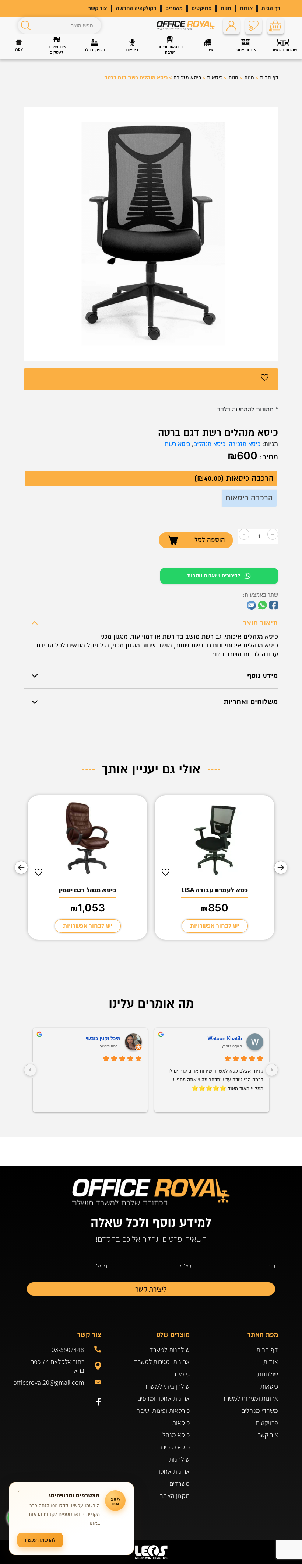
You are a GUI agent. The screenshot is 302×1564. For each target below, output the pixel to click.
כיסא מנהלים (209, 444)
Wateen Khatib (225, 1038)
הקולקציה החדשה (136, 8)
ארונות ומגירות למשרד (250, 1398)
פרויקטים (202, 8)
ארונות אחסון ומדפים (163, 1398)
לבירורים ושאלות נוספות (213, 576)
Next (21, 867)
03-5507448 (68, 1349)
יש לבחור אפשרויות (214, 925)
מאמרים (174, 8)
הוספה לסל (209, 540)
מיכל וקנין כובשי (102, 1038)
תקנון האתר (175, 1495)
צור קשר (97, 8)
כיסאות (214, 77)
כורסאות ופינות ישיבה (163, 1410)
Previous (280, 867)
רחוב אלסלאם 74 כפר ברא (57, 1366)
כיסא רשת (177, 444)
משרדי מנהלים (259, 1410)
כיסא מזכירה (187, 77)
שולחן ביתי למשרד (167, 1386)
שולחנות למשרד (170, 1349)
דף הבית (270, 8)
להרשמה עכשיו (40, 1540)
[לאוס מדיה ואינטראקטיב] (151, 1552)
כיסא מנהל (176, 1435)
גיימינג (182, 1374)
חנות (226, 8)
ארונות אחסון (173, 1471)
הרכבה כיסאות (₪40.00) (234, 478)
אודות (246, 8)
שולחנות (267, 1374)
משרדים (179, 1483)
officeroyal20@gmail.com (54, 1382)
